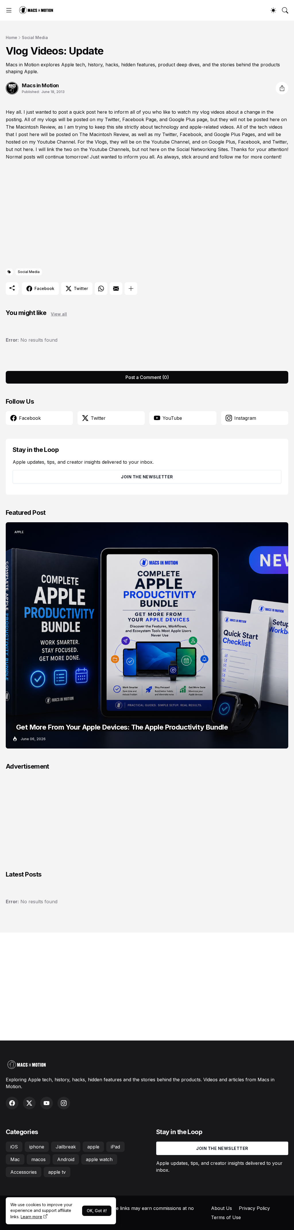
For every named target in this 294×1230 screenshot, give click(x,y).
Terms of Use (226, 1217)
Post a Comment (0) (147, 377)
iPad (115, 1147)
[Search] (285, 10)
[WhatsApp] (101, 288)
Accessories (23, 1172)
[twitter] (29, 1103)
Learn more (31, 1216)
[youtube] (46, 1103)
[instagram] (63, 1103)
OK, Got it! (97, 1210)
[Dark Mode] (273, 10)
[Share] (282, 88)
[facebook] (12, 1103)
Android (65, 1159)
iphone (36, 1147)
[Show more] (131, 288)
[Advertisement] (147, 214)
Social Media (35, 37)
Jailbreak (66, 1147)
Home (11, 37)
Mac (15, 1159)
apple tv (57, 1172)
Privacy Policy (254, 1208)
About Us (221, 1208)
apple (93, 1147)
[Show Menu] (9, 10)
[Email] (116, 288)
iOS (14, 1147)
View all (59, 314)
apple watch (99, 1159)
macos (38, 1159)
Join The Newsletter (147, 476)
